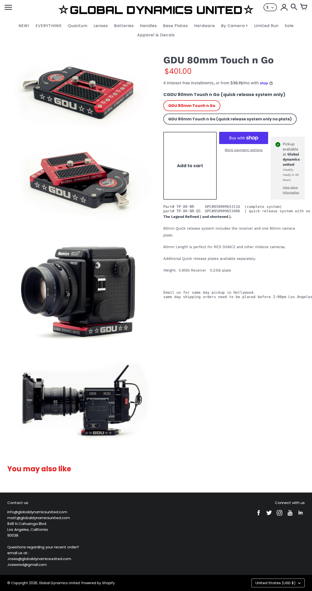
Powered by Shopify (98, 583)
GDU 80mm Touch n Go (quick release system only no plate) (230, 119)
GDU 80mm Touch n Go (191, 105)
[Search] (294, 7)
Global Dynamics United (59, 583)
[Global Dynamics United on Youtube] (290, 516)
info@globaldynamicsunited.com (37, 511)
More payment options (244, 150)
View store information (291, 190)
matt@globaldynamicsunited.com (38, 517)
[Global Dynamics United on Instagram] (279, 516)
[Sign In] (284, 7)
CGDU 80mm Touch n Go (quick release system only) (224, 94)
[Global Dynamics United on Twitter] (269, 516)
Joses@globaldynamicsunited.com (39, 558)
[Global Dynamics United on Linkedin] (300, 516)
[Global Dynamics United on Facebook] (258, 516)
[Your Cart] (303, 7)
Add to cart (190, 166)
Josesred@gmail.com (27, 564)
